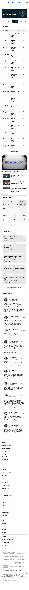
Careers (4, 469)
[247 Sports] (9, 559)
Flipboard (4, 532)
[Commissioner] (19, 562)
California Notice (7, 498)
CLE (8, 92)
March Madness (6, 457)
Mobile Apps (5, 459)
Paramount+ (5, 475)
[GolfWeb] (22, 566)
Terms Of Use (6, 485)
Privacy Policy (6, 488)
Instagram (4, 521)
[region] (14, 162)
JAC (8, 67)
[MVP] (5, 566)
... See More (7, 240)
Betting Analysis (6, 454)
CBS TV (4, 478)
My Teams (4, 545)
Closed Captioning (7, 495)
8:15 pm (14, 99)
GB (8, 139)
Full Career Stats (14, 225)
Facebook (4, 524)
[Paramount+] (9, 562)
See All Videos (14, 191)
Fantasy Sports (6, 448)
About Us (4, 467)
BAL (8, 105)
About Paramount (7, 472)
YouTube (4, 515)
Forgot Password (6, 548)
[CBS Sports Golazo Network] (14, 556)
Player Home (6, 21)
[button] (2, 2)
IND (8, 47)
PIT (8, 112)
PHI (8, 132)
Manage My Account (8, 539)
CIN (8, 40)
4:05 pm (13, 85)
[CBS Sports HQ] (21, 553)
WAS (8, 119)
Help (3, 505)
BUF (8, 34)
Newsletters (5, 542)
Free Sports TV (6, 451)
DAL (8, 54)
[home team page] (5, 34)
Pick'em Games (6, 445)
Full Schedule (14, 151)
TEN (8, 61)
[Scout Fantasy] (13, 566)
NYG (8, 74)
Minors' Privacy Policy (8, 491)
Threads (4, 529)
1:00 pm (13, 34)
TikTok (3, 518)
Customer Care (6, 508)
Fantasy (15, 21)
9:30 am (13, 68)
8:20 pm (13, 112)
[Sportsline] (20, 559)
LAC (8, 85)
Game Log (23, 21)
